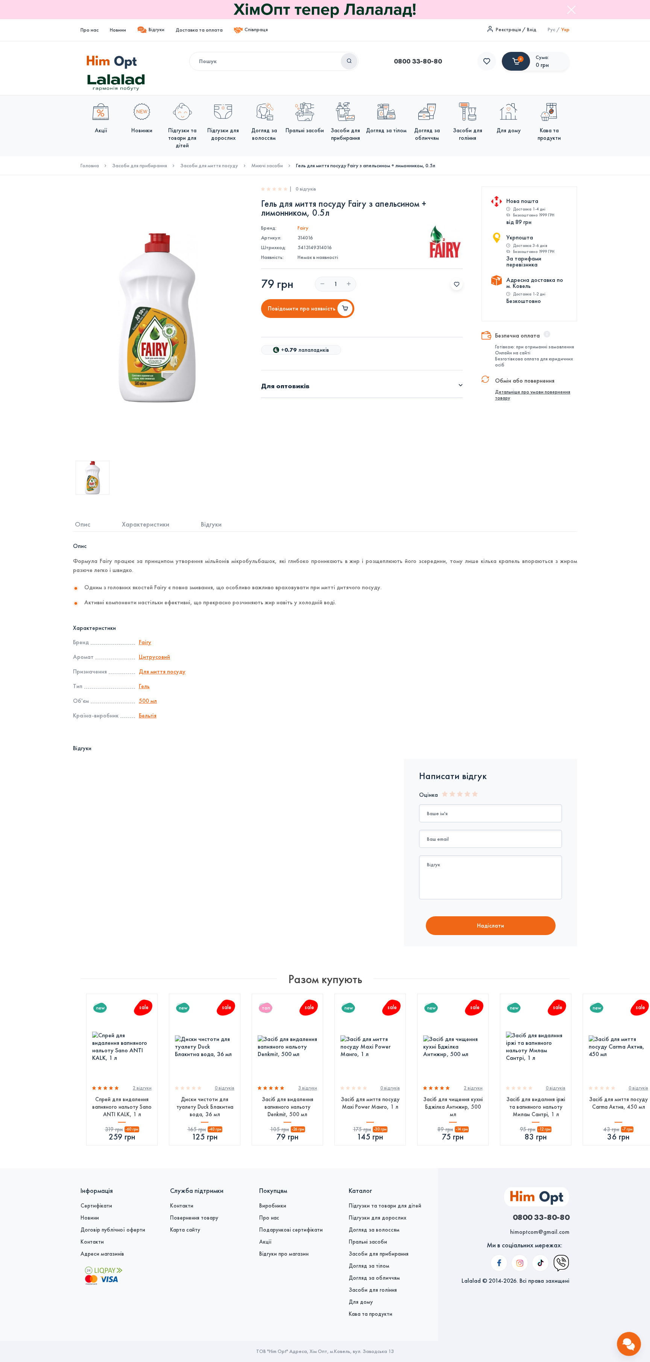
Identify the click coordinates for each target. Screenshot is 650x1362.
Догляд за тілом (369, 1265)
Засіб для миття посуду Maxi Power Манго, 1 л (370, 1103)
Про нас (89, 30)
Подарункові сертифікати (291, 1229)
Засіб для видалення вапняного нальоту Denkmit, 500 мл (287, 1107)
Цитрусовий (154, 656)
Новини (118, 30)
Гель (144, 686)
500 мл (148, 700)
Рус (551, 29)
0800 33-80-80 (418, 61)
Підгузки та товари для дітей (385, 1205)
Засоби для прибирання (139, 165)
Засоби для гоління (373, 1289)
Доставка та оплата (199, 30)
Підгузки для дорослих (377, 1217)
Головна (89, 165)
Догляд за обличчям (374, 1277)
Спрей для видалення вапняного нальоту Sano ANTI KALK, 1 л (122, 1107)
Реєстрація (508, 29)
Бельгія (147, 715)
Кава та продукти (370, 1314)
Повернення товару (194, 1217)
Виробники (272, 1205)
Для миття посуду (162, 671)
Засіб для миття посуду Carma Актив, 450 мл (618, 1103)
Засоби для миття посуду (209, 165)
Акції (265, 1241)
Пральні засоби (368, 1241)
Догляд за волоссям (374, 1229)
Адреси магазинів (102, 1253)
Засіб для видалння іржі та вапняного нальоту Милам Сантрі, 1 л (535, 1107)
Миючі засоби (267, 165)
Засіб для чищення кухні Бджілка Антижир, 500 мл (453, 1107)
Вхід (531, 29)
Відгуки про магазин (283, 1253)
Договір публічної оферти (112, 1229)
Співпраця (256, 29)
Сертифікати (96, 1205)
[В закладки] (457, 284)
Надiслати (490, 925)
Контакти (92, 1241)
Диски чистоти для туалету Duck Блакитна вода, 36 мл (204, 1107)
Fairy (303, 228)
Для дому (361, 1301)
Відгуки (156, 29)
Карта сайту (185, 1229)
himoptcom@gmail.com (540, 1231)
